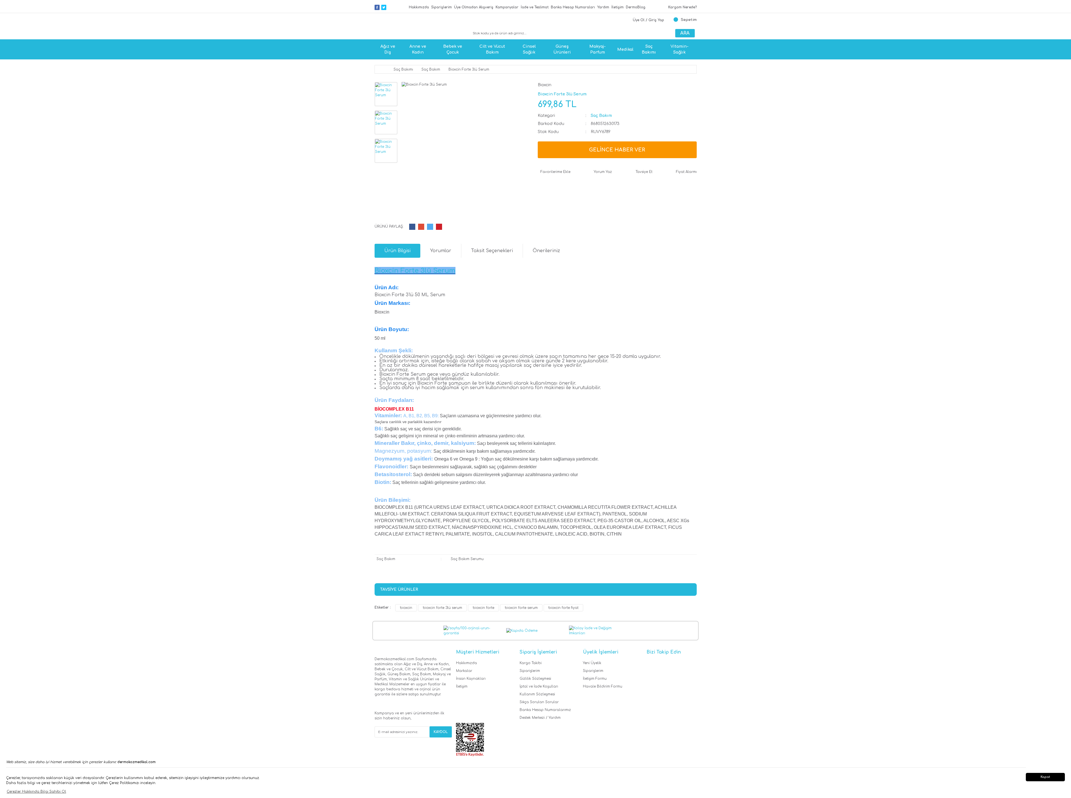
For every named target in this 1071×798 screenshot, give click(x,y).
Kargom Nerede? (682, 7)
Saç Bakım (601, 116)
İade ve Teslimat (535, 7)
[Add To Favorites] (554, 171)
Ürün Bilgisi (397, 250)
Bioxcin (544, 85)
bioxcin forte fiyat (563, 608)
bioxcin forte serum (521, 608)
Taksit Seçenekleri (492, 250)
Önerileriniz (546, 250)
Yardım (603, 7)
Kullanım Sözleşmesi (537, 694)
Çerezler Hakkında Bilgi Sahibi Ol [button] (36, 792)
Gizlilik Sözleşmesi (535, 679)
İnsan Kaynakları (471, 679)
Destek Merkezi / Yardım (540, 718)
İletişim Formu (595, 679)
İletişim (617, 7)
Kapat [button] (1045, 777)
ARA (684, 33)
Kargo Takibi (531, 663)
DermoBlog (635, 7)
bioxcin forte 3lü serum (442, 608)
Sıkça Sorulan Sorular (539, 702)
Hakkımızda (419, 7)
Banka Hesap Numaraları (573, 7)
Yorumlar (440, 250)
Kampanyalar (507, 7)
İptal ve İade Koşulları (539, 686)
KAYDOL (441, 732)
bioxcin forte (483, 608)
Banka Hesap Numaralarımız (545, 710)
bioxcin (406, 608)
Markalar (464, 671)
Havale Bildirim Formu (602, 686)
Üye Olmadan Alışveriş (473, 7)
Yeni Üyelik (592, 663)
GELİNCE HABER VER (617, 150)
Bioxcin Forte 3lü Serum (415, 270)
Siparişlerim (441, 7)
